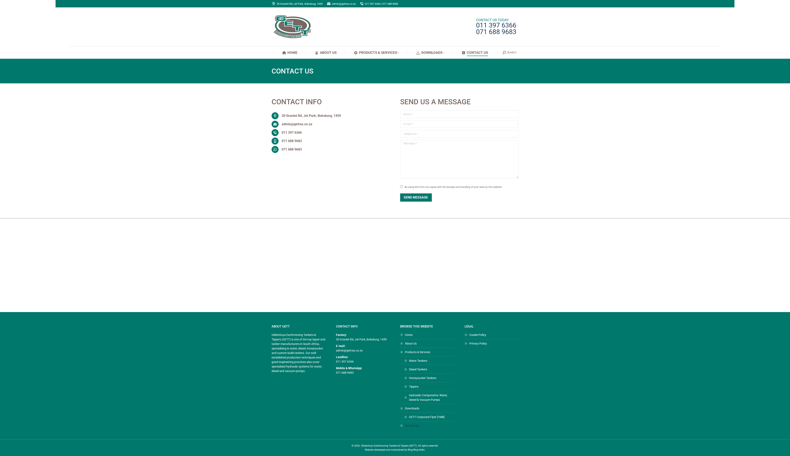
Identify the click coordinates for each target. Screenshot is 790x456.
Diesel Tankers (418, 369)
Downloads (412, 408)
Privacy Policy (478, 343)
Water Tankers (418, 360)
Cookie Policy (477, 335)
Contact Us (412, 425)
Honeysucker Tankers (422, 378)
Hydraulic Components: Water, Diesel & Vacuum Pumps (428, 397)
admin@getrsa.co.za (344, 3)
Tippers (413, 386)
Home (408, 335)
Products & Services (417, 352)
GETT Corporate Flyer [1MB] (427, 417)
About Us (411, 343)
